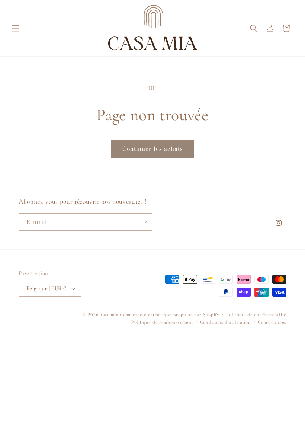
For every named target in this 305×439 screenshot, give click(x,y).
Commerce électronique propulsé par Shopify (169, 315)
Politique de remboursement (162, 322)
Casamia (110, 315)
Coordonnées (272, 322)
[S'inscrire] (144, 222)
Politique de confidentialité (256, 315)
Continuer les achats (152, 148)
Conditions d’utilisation (225, 322)
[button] (15, 28)
